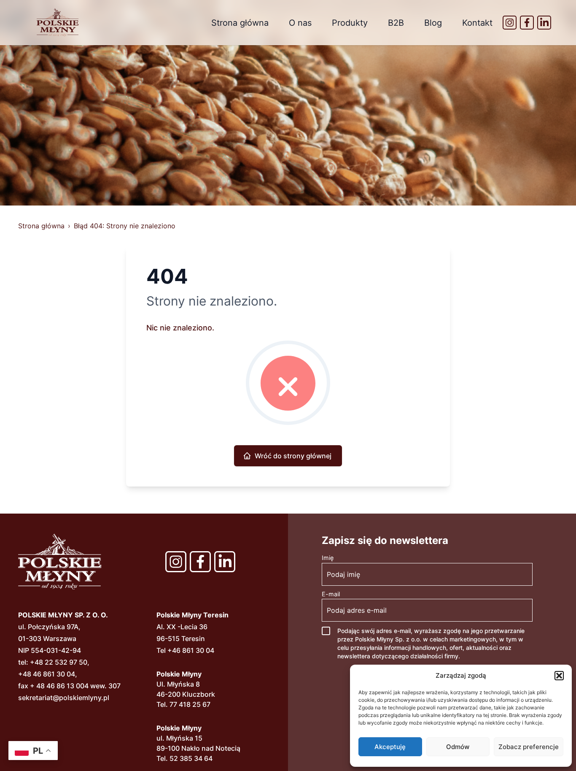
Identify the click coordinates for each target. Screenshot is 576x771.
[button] (559, 675)
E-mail (331, 594)
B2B (396, 23)
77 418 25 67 (190, 704)
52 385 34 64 (191, 758)
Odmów (457, 747)
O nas (300, 23)
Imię (328, 557)
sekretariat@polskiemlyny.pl (63, 697)
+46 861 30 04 (190, 650)
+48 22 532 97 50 (58, 662)
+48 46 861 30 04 (46, 674)
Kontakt (477, 23)
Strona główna (240, 23)
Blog (433, 23)
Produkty (350, 23)
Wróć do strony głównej (293, 456)
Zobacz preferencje (528, 747)
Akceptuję (390, 747)
